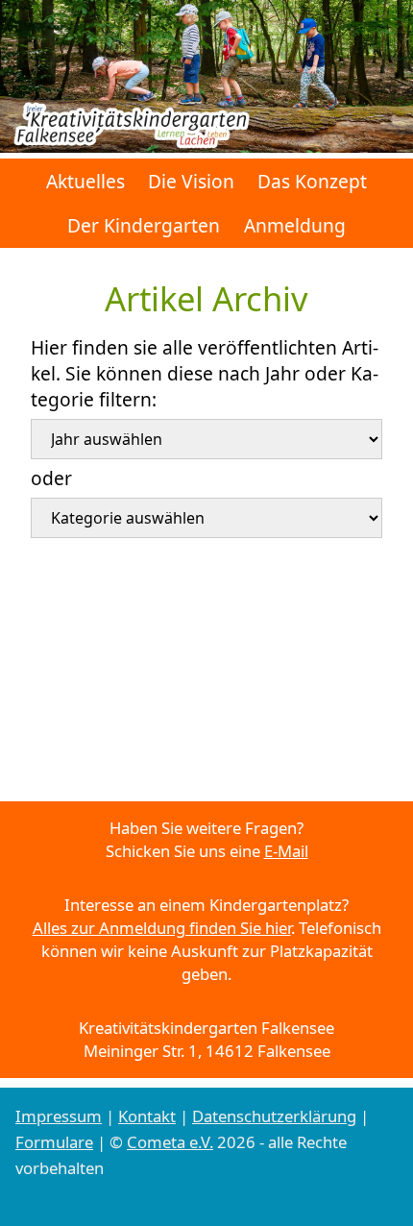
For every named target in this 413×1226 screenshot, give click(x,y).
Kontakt (147, 1116)
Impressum (58, 1116)
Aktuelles (85, 181)
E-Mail (286, 851)
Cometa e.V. (170, 1142)
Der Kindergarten (143, 225)
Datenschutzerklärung (274, 1116)
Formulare (54, 1142)
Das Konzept (312, 181)
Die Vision (191, 181)
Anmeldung (295, 225)
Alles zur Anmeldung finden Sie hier (162, 928)
